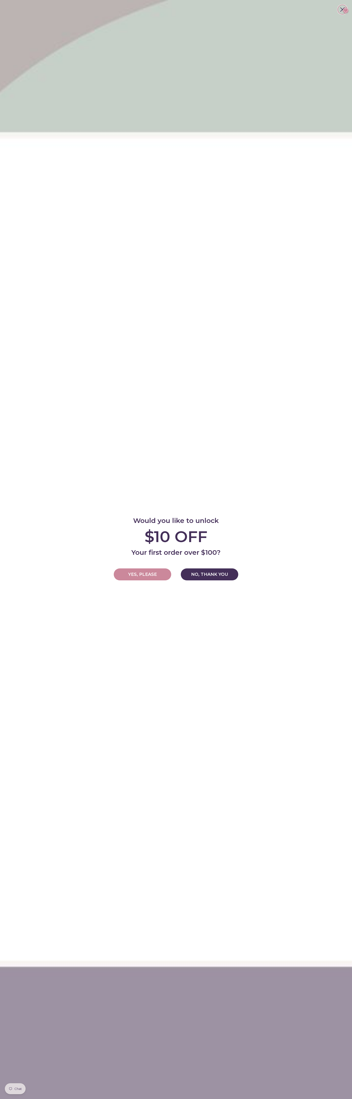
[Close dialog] (342, 9)
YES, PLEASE (142, 574)
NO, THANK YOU (209, 574)
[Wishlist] (345, 10)
